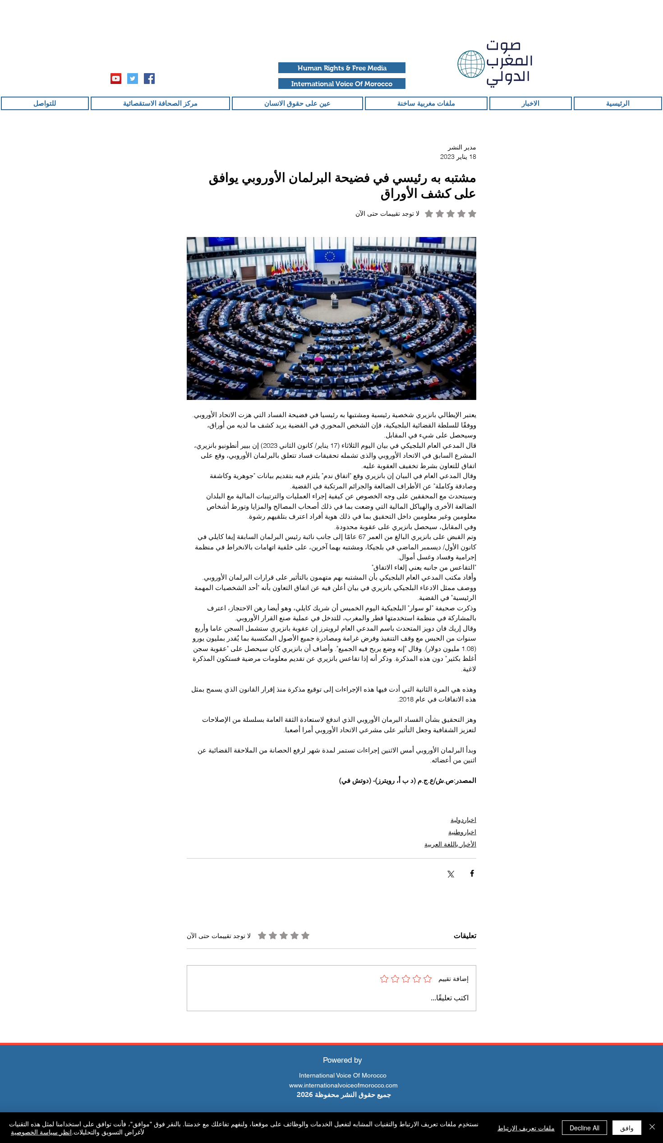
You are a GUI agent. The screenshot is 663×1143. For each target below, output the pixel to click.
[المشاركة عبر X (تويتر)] (450, 873)
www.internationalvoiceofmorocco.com (343, 1085)
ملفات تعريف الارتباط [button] (526, 1127)
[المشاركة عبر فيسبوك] (472, 873)
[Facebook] (149, 78)
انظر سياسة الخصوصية (41, 1131)
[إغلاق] (652, 1128)
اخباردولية (463, 820)
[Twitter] (132, 78)
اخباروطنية (462, 832)
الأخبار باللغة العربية (450, 844)
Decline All (584, 1127)
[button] (341, 67)
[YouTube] (115, 78)
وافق (627, 1127)
